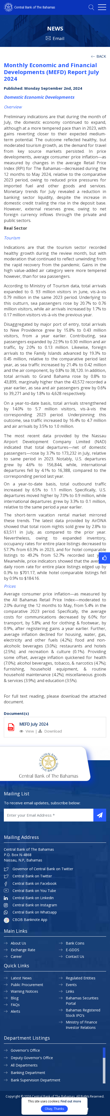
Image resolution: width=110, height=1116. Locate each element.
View (30, 731)
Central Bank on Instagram (35, 905)
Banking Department (28, 1072)
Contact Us (75, 956)
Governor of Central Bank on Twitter (43, 869)
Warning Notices (24, 991)
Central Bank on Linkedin (33, 898)
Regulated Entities (80, 978)
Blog (14, 998)
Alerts (15, 1011)
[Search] (91, 7)
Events (71, 984)
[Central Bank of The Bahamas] (29, 10)
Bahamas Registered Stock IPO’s (83, 1013)
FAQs (15, 1004)
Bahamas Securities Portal (82, 1001)
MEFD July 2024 (33, 724)
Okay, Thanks (54, 1109)
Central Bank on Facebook (35, 883)
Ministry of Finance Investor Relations (81, 1025)
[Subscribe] (99, 815)
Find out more (71, 1101)
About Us (18, 943)
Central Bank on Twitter (32, 876)
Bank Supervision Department (35, 1080)
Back (100, 56)
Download (52, 731)
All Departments (24, 1065)
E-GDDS (72, 949)
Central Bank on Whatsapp (35, 912)
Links (70, 991)
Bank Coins (75, 943)
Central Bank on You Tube (34, 890)
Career (16, 956)
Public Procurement (27, 984)
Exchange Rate (23, 949)
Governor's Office (25, 1050)
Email (58, 38)
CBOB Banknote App (30, 919)
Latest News (21, 978)
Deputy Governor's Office (32, 1057)
